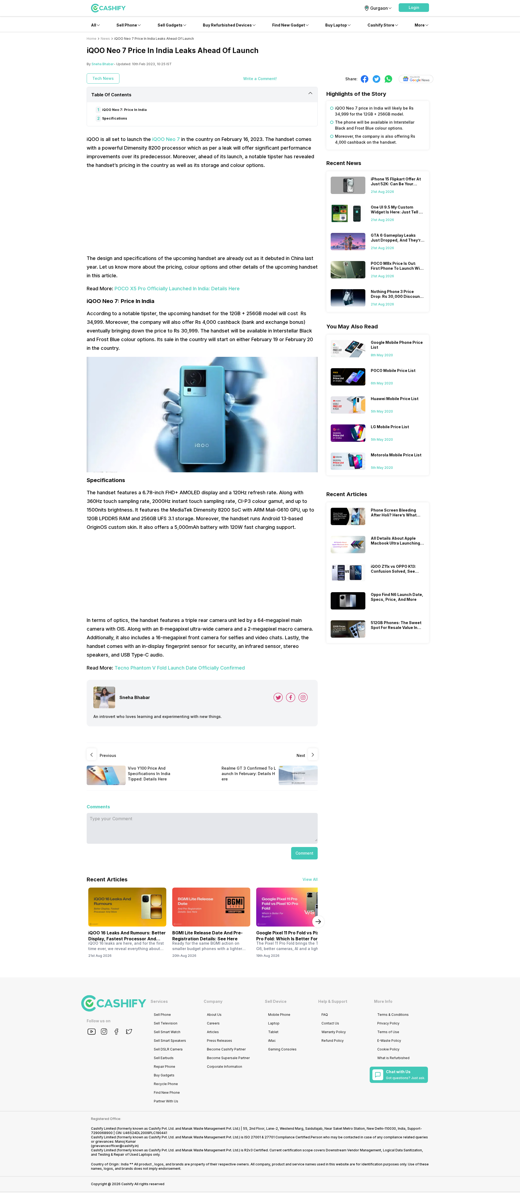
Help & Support (332, 1001)
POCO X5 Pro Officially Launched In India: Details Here (177, 288)
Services (159, 1001)
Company (213, 1001)
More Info (383, 1001)
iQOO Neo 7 (166, 139)
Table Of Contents (111, 94)
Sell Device (276, 1001)
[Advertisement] (202, 212)
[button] (414, 7)
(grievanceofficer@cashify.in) (115, 1146)
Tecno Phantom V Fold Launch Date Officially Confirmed (180, 668)
